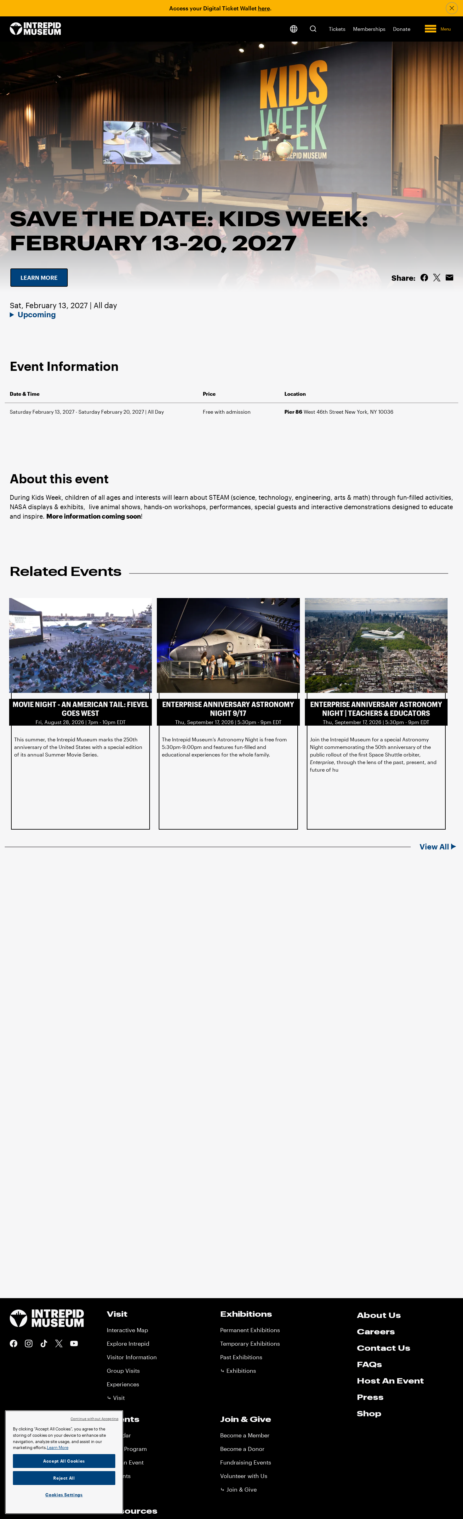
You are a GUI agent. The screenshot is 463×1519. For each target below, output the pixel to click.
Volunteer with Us (243, 1475)
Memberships (369, 29)
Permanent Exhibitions (250, 1329)
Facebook (13, 1343)
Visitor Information (132, 1357)
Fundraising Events (245, 1462)
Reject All (64, 1478)
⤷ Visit (116, 1397)
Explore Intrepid (128, 1343)
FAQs (369, 1364)
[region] (64, 1462)
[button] (313, 28)
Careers (376, 1331)
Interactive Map (127, 1329)
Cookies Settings (64, 1494)
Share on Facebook (424, 277)
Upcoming (37, 314)
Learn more (39, 277)
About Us (379, 1315)
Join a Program (127, 1448)
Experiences (123, 1384)
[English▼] (293, 29)
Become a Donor (242, 1448)
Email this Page (449, 277)
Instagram (28, 1343)
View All (434, 846)
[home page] (35, 29)
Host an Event (125, 1462)
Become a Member (245, 1435)
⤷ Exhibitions (238, 1370)
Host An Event (390, 1380)
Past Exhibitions (241, 1357)
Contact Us (383, 1348)
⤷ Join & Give (238, 1489)
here (264, 8)
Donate (401, 29)
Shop (369, 1413)
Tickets (337, 29)
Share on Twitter (437, 277)
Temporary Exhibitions (250, 1343)
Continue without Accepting (94, 1419)
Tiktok (44, 1343)
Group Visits (123, 1370)
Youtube (74, 1343)
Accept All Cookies (64, 1461)
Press (370, 1397)
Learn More (57, 1447)
